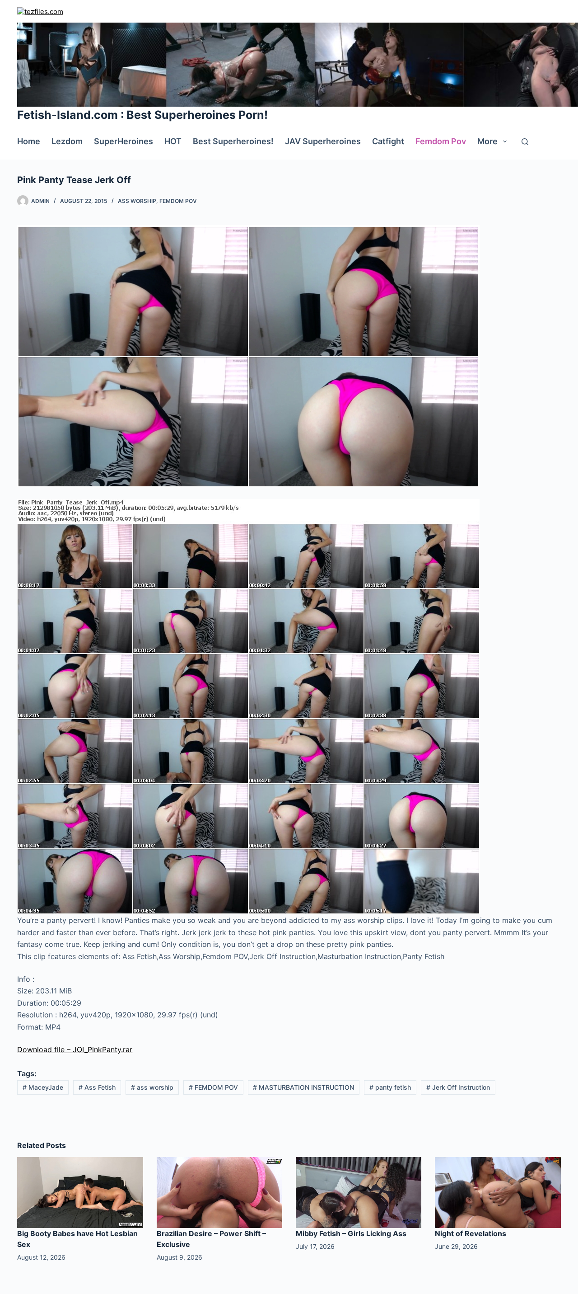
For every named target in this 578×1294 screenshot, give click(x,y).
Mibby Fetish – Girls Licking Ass (351, 1233)
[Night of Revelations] (497, 1191)
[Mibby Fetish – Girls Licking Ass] (358, 1191)
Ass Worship (137, 201)
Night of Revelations (470, 1233)
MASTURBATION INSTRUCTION (303, 1087)
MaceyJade (43, 1087)
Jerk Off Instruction (458, 1087)
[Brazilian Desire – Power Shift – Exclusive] (219, 1191)
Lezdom (67, 141)
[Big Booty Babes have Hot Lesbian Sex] (80, 1191)
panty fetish (390, 1087)
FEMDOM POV (213, 1087)
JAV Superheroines (323, 141)
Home (28, 141)
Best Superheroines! (233, 141)
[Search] (525, 141)
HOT (173, 141)
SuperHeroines (123, 141)
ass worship (152, 1087)
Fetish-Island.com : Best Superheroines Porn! (142, 115)
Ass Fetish (97, 1087)
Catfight (388, 141)
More (487, 141)
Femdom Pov (440, 141)
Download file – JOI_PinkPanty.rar (74, 1049)
